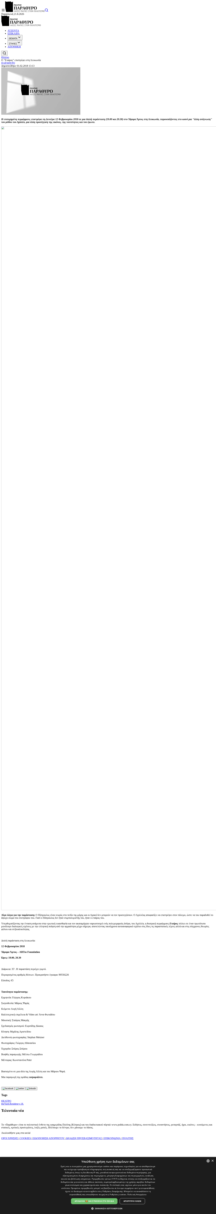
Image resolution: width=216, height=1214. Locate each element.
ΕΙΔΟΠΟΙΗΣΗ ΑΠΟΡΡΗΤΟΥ (48, 1138)
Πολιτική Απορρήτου (136, 1194)
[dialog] (108, 1185)
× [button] (212, 1161)
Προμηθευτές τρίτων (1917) (105, 1179)
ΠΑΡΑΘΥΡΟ (8, 63)
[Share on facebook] (8, 1088)
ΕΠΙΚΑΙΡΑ (14, 33)
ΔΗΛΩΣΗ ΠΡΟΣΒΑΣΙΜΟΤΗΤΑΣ (83, 1138)
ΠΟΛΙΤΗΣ (127, 1138)
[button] (108, 1208)
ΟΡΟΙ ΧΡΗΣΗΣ (10, 1138)
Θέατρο (5, 57)
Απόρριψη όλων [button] (132, 1201)
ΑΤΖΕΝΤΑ (13, 30)
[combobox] (208, 1160)
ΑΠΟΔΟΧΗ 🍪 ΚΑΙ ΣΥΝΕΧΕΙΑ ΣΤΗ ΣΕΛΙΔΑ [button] (94, 1201)
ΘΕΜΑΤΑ (13, 38)
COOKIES (25, 1138)
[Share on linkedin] (31, 1088)
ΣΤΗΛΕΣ (13, 43)
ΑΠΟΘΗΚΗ (14, 46)
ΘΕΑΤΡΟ (6, 1101)
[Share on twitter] (20, 1088)
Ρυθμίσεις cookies (118, 1194)
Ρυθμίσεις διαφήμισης (112, 1191)
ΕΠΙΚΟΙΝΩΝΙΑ (112, 1138)
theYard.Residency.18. (12, 1103)
